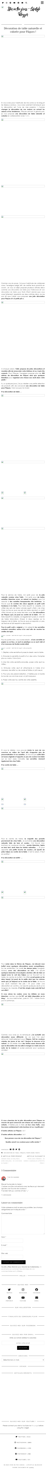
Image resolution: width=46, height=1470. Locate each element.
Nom (3, 1237)
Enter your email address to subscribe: (23, 1338)
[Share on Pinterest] (19, 1149)
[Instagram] (6, 3)
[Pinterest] (10, 3)
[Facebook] (18, 3)
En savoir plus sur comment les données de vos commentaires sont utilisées (21, 1269)
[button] (43, 2)
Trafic (37, 1153)
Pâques (23, 1153)
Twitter (23, 1437)
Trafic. (27, 116)
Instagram (23, 1442)
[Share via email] (10, 1149)
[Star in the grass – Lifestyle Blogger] (23, 10)
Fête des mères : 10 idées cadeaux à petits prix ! (34, 1159)
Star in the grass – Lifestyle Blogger (26, 1465)
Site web (4, 1253)
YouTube (24, 1459)
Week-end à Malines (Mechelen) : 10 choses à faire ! (11, 1159)
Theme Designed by (23, 1467)
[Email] (22, 3)
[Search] (26, 3)
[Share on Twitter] (16, 1149)
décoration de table (11, 1153)
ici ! (24, 1131)
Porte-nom (30, 1153)
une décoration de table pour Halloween (24, 290)
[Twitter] (3, 3)
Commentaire (6, 1213)
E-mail (4, 1245)
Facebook (24, 1448)
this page (35, 1425)
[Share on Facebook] (13, 1149)
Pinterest (24, 1454)
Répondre (7, 1195)
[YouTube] (14, 3)
